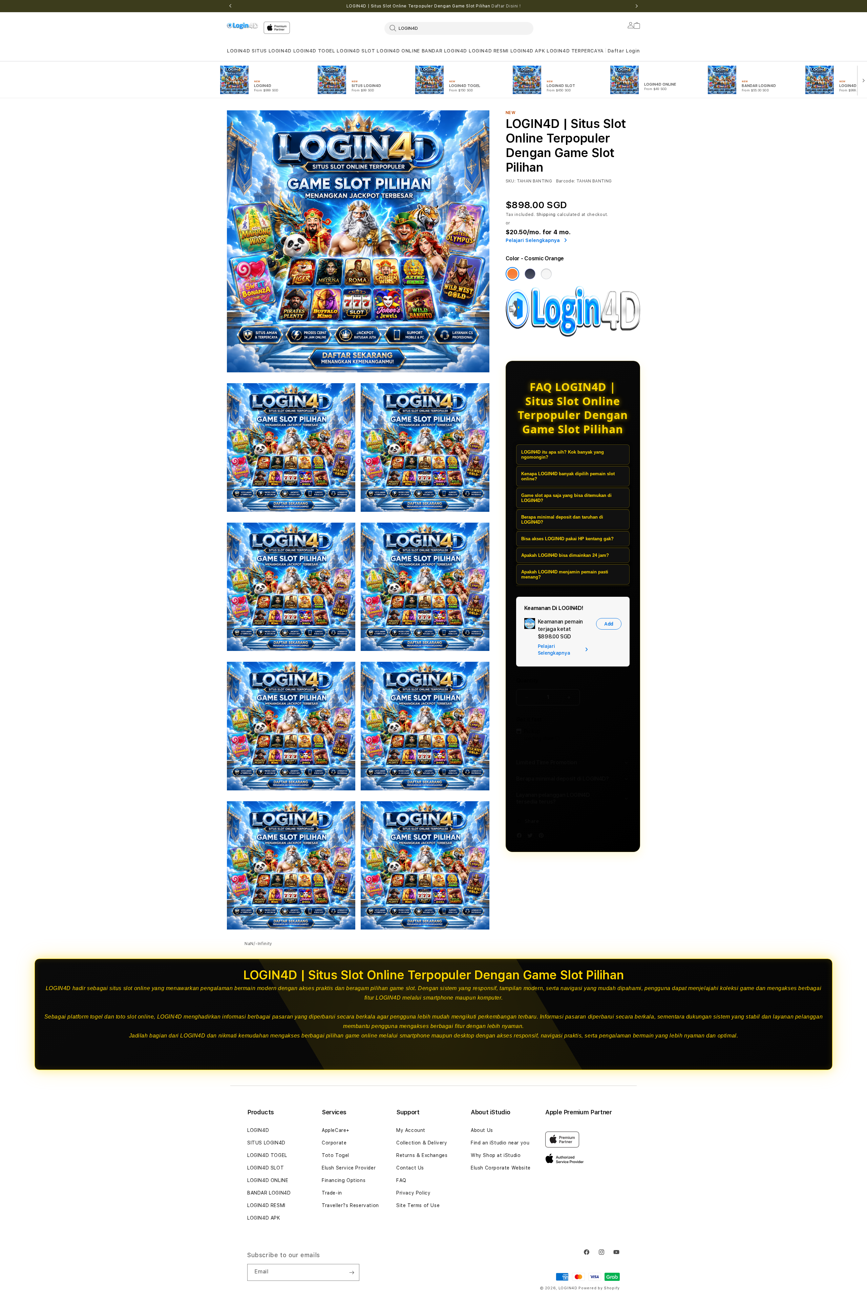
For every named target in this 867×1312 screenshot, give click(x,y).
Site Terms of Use (418, 1205)
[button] (238, 51)
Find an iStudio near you (500, 1142)
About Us (482, 1130)
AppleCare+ (336, 1130)
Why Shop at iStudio (496, 1155)
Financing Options (343, 1180)
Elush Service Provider (349, 1168)
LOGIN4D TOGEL (314, 50)
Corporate (334, 1142)
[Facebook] (521, 836)
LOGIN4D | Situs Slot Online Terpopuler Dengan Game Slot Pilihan (433, 6)
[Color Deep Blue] (530, 273)
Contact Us (410, 1168)
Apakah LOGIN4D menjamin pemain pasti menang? (564, 574)
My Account (410, 1130)
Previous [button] (230, 6)
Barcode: (565, 181)
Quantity (527, 680)
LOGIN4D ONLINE (398, 50)
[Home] (242, 26)
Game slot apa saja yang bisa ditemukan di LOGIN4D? (566, 498)
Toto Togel (335, 1155)
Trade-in (332, 1193)
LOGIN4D (238, 50)
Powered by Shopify (599, 1288)
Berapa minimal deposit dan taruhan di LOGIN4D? (562, 520)
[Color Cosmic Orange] (512, 274)
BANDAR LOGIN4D (444, 50)
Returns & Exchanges (421, 1155)
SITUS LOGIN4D (272, 50)
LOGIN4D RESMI (489, 50)
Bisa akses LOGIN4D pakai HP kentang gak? (567, 538)
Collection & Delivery (421, 1142)
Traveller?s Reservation (350, 1205)
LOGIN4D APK (527, 50)
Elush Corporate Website (501, 1168)
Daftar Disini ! (506, 6)
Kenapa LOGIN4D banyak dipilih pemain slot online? (568, 476)
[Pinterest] (543, 836)
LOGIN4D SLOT (356, 50)
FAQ (401, 1180)
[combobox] (458, 28)
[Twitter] (531, 836)
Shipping (546, 214)
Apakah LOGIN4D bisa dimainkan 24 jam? (565, 555)
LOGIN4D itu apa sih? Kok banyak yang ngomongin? (562, 455)
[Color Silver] (546, 273)
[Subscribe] (351, 1272)
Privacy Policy (413, 1193)
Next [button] (636, 6)
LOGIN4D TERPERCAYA (575, 50)
